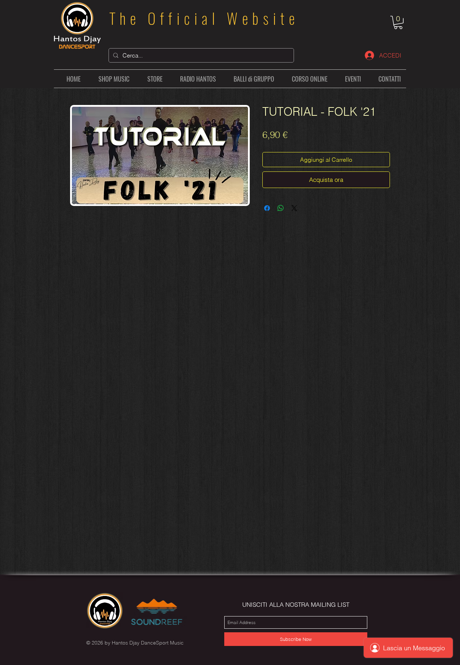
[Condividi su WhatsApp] (280, 208)
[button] (398, 22)
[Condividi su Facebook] (267, 208)
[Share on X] (294, 208)
